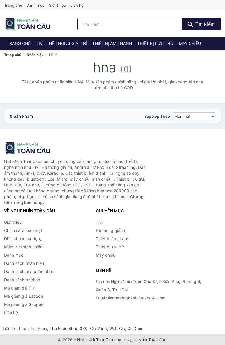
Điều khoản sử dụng (23, 238)
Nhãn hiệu (35, 55)
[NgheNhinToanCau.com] (27, 24)
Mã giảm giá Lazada (23, 296)
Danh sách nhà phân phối (28, 271)
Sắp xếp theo (157, 116)
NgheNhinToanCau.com (99, 339)
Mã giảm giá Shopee (23, 304)
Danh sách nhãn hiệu (24, 263)
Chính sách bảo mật (23, 230)
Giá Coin (135, 328)
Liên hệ (77, 5)
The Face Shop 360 (69, 328)
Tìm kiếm (204, 24)
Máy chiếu (190, 43)
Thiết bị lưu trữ (155, 43)
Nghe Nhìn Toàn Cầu (146, 339)
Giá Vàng (98, 328)
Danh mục (35, 5)
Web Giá (117, 328)
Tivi (40, 43)
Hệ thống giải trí (68, 43)
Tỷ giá (41, 328)
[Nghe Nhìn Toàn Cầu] (33, 148)
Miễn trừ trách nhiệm (24, 246)
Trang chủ (13, 5)
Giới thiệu (57, 5)
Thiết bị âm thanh (112, 43)
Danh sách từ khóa (22, 279)
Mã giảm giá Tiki (19, 287)
